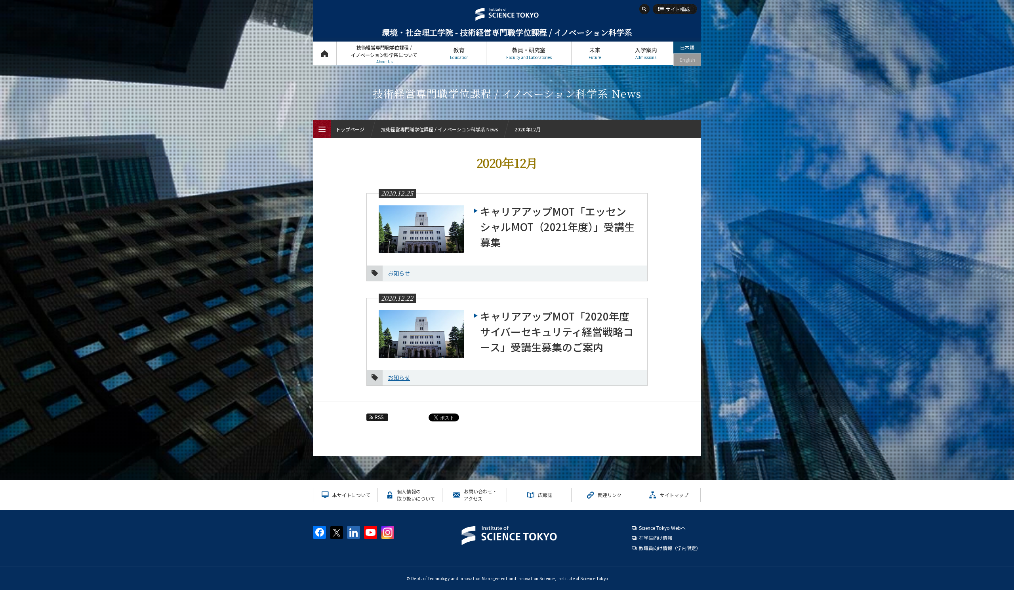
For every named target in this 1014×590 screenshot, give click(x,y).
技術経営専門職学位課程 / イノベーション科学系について (384, 54)
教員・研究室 (529, 53)
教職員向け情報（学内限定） (670, 547)
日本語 (687, 47)
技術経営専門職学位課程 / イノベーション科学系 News (439, 129)
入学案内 (646, 53)
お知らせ (399, 273)
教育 (459, 53)
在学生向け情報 (655, 537)
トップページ (324, 53)
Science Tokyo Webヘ (662, 527)
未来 (595, 53)
